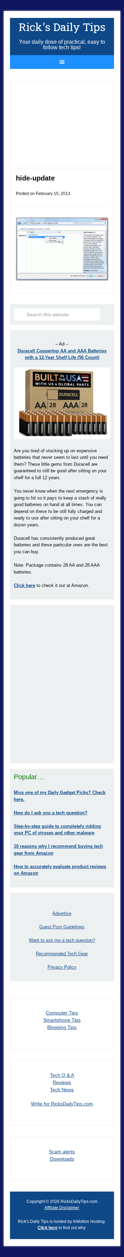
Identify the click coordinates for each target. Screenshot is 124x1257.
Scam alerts (62, 1151)
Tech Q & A (62, 1075)
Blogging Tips (61, 1027)
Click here (48, 1227)
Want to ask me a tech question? (62, 940)
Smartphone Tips (62, 1020)
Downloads (62, 1159)
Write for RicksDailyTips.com (62, 1103)
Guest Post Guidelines (61, 926)
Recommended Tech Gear (62, 953)
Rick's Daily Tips (62, 26)
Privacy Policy (62, 967)
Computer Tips (62, 1013)
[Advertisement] (62, 684)
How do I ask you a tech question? (50, 812)
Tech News (62, 1089)
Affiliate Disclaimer (61, 1207)
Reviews (62, 1082)
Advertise (61, 913)
